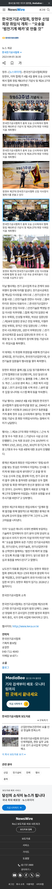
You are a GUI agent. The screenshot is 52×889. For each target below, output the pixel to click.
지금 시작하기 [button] (13, 807)
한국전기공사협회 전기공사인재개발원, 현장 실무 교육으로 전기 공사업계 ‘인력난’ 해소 (35, 744)
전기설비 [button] (17, 772)
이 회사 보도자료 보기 (13, 754)
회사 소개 (20, 884)
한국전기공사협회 (11, 52)
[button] (4, 62)
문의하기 (26, 869)
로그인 (11, 884)
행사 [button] (37, 772)
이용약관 (30, 884)
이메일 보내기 (10, 655)
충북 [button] (6, 779)
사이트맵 (40, 884)
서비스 (26, 845)
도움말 (26, 858)
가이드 (26, 851)
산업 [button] (6, 772)
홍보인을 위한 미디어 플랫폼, (25, 3)
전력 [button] (28, 772)
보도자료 (26, 838)
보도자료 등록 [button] (26, 829)
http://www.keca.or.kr (25, 626)
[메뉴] (3, 9)
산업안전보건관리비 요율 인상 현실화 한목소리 (35, 728)
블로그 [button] (5, 667)
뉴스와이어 (15, 72)
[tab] (26, 839)
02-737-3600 (27, 865)
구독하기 (43, 720)
